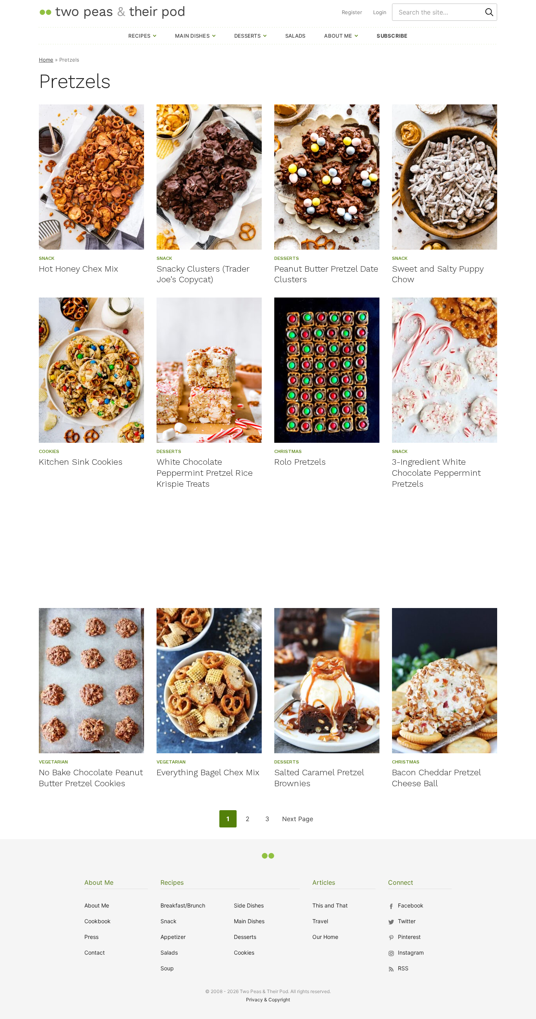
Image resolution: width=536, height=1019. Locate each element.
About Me (338, 36)
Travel (320, 921)
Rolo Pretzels (300, 462)
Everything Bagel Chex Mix (208, 772)
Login (380, 12)
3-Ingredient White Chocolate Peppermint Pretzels (436, 473)
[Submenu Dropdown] (154, 35)
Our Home (325, 936)
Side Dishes (249, 905)
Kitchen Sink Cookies (80, 462)
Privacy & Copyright (268, 1000)
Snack (168, 921)
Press (91, 936)
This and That (330, 905)
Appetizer (173, 936)
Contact (94, 952)
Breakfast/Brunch (182, 905)
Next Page (297, 820)
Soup (167, 968)
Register (352, 12)
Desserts (247, 36)
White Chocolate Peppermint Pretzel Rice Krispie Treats (205, 473)
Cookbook (97, 921)
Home (46, 60)
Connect (400, 882)
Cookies (244, 952)
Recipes (139, 36)
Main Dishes (192, 36)
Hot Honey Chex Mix (78, 269)
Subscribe (392, 36)
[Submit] (489, 12)
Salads (295, 36)
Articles (323, 882)
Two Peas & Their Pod (112, 12)
